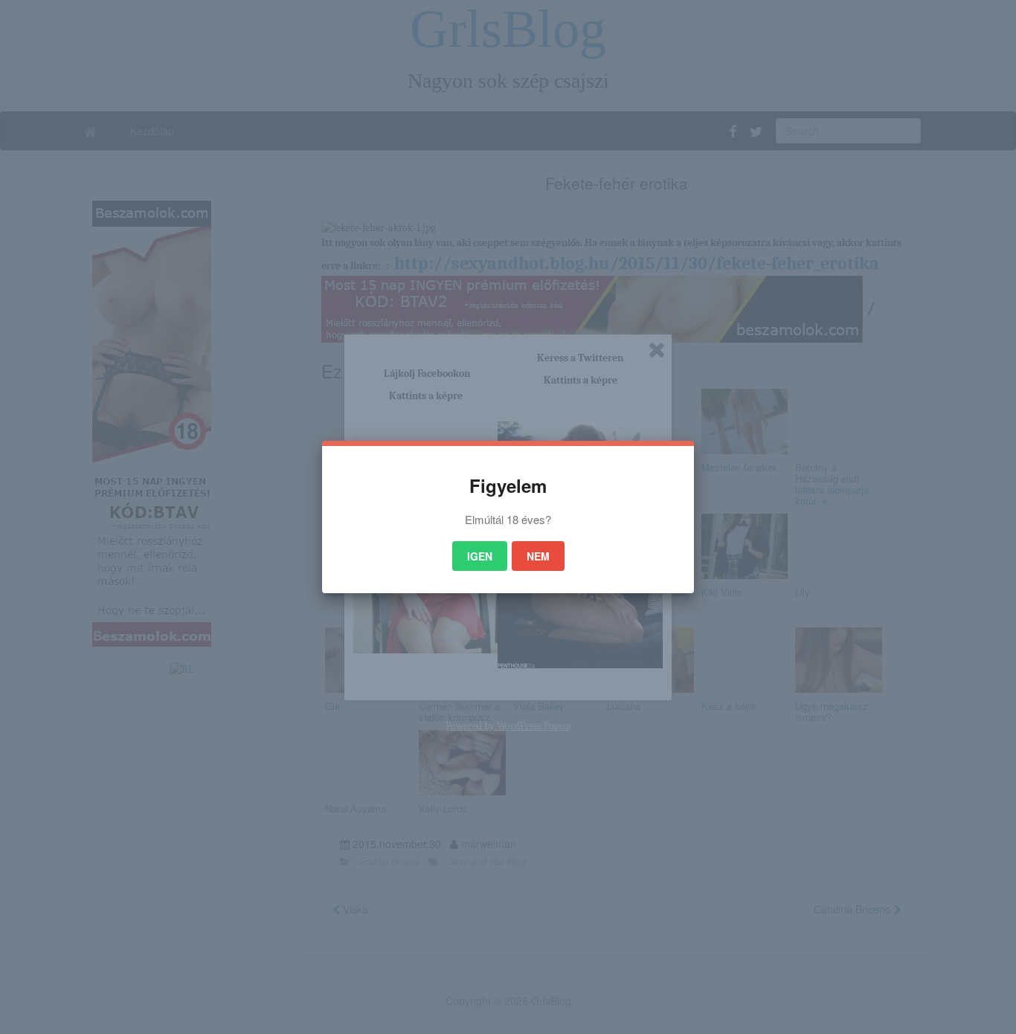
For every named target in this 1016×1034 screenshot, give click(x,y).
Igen (479, 556)
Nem (538, 556)
